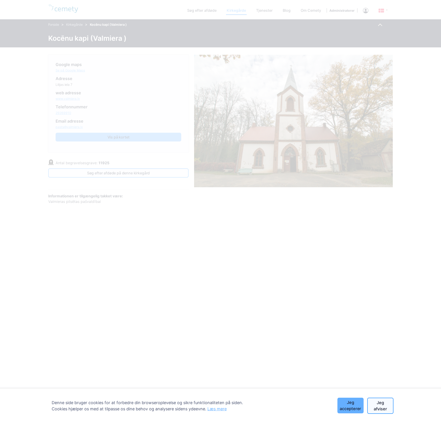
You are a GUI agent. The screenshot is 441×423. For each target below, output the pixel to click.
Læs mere (217, 408)
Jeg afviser (380, 405)
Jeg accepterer (350, 405)
